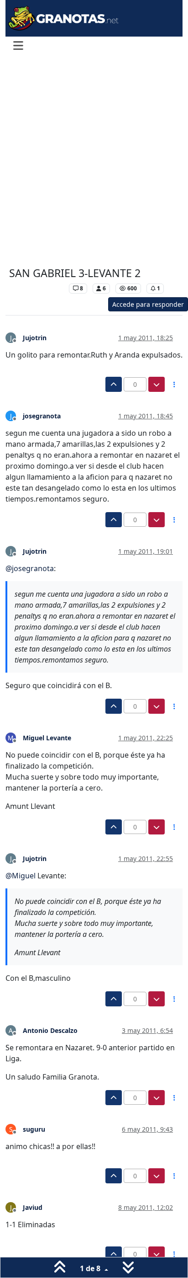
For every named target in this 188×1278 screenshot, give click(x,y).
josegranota (42, 416)
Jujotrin (35, 337)
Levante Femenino (36, 288)
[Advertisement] (94, 162)
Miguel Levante (47, 737)
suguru (34, 1129)
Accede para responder (148, 304)
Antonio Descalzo (50, 1030)
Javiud (32, 1207)
